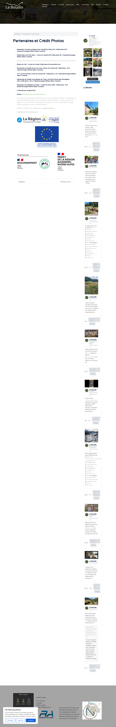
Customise (10, 720)
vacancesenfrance (90, 244)
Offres (77, 4)
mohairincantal (89, 528)
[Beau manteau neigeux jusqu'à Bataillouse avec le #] (97, 72)
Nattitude (88, 255)
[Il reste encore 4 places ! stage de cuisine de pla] (97, 62)
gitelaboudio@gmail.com (43, 707)
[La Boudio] (14, 5)
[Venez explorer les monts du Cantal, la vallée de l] (87, 52)
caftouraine (90, 457)
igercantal (88, 239)
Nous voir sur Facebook (96, 145)
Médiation (22, 182)
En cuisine (61, 4)
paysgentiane (89, 233)
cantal (92, 227)
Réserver (98, 4)
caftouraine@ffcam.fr (90, 460)
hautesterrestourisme (91, 231)
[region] (20, 715)
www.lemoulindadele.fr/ (91, 400)
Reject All (20, 720)
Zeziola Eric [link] (25, 94)
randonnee (88, 229)
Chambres (53, 4)
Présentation (45, 4)
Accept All (31, 720)
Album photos (85, 4)
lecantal (88, 242)
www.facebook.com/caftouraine (93, 458)
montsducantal (90, 257)
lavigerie (88, 235)
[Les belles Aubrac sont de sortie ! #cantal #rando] (87, 62)
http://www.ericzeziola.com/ (37, 94)
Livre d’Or (44, 6)
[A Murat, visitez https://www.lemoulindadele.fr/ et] (87, 72)
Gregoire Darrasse (48, 108)
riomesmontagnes (90, 356)
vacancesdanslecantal (91, 246)
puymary (93, 134)
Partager (96, 149)
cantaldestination (90, 237)
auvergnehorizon (90, 253)
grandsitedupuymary (91, 248)
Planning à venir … (66, 182)
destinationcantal (90, 240)
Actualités (105, 4)
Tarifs (92, 4)
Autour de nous (70, 4)
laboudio (93, 235)
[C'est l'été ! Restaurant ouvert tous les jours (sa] (97, 52)
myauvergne (89, 252)
